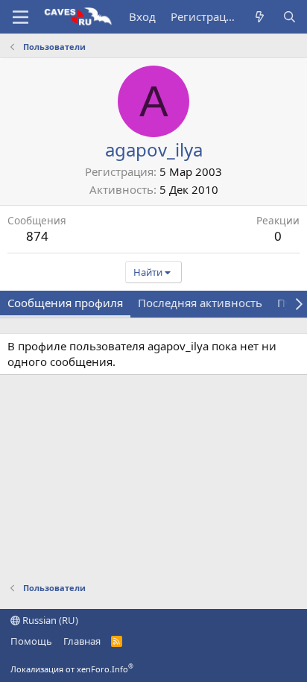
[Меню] (20, 17)
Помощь (31, 641)
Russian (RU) (49, 620)
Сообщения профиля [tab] (65, 302)
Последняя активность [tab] (200, 302)
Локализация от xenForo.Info (71, 669)
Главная (82, 641)
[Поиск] (289, 17)
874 (37, 235)
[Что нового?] (259, 17)
